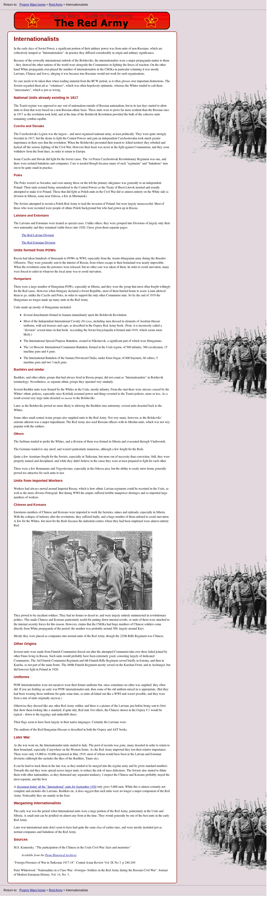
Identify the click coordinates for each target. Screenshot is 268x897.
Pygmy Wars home (32, 4)
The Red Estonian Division (38, 242)
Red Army (56, 4)
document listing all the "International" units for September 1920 (56, 786)
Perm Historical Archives (61, 855)
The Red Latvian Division (38, 235)
